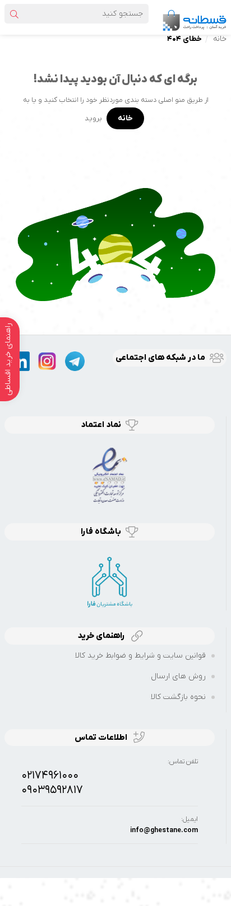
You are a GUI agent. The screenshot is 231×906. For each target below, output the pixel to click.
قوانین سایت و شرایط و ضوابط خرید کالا (140, 655)
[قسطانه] (194, 17)
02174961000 (49, 775)
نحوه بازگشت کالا (178, 697)
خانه (220, 39)
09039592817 (52, 790)
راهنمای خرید (102, 635)
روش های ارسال (178, 676)
